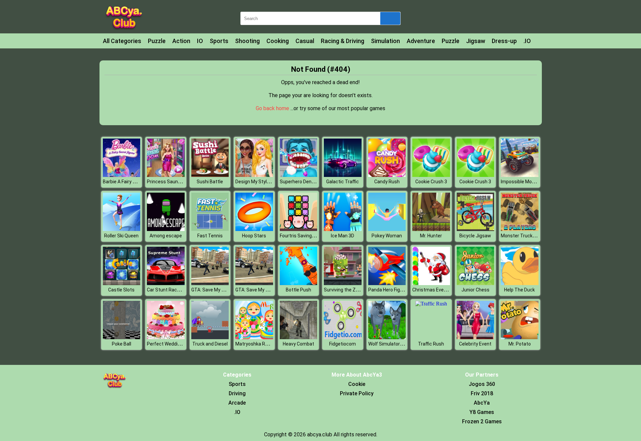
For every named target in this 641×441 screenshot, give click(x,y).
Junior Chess (475, 289)
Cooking (277, 40)
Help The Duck (519, 289)
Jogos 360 (482, 384)
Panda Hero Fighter (388, 289)
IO (200, 40)
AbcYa (482, 403)
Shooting (247, 40)
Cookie (356, 384)
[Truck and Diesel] (210, 337)
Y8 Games (481, 412)
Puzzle (157, 40)
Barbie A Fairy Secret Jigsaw (133, 181)
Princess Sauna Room (170, 181)
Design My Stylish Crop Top (264, 181)
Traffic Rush (431, 344)
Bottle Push (298, 289)
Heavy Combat (298, 344)
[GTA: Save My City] (210, 283)
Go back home (273, 108)
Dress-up (504, 40)
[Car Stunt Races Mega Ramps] (166, 283)
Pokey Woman (387, 235)
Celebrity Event (475, 344)
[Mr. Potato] (520, 337)
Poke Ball (121, 344)
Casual (304, 40)
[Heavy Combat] (298, 337)
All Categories (122, 40)
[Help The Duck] (520, 283)
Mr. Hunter (431, 235)
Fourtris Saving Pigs (301, 235)
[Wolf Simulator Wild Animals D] (387, 337)
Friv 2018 (482, 393)
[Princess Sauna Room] (166, 175)
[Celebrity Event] (475, 337)
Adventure (421, 40)
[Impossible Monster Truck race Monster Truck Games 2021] (520, 175)
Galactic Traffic (342, 181)
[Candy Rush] (387, 175)
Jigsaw (475, 40)
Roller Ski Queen (121, 235)
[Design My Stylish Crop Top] (254, 175)
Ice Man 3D (342, 235)
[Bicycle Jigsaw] (475, 229)
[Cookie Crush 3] (431, 175)
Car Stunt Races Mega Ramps (179, 289)
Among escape (166, 235)
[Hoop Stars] (254, 229)
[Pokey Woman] (387, 229)
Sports (219, 40)
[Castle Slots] (122, 283)
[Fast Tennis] (210, 229)
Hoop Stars (254, 235)
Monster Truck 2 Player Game (532, 235)
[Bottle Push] (298, 283)
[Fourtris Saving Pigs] (298, 229)
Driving (237, 393)
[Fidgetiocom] (343, 337)
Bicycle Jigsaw (475, 235)
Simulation (385, 40)
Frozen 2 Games (482, 421)
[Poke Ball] (122, 337)
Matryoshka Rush (254, 344)
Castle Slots (121, 289)
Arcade (237, 403)
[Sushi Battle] (210, 175)
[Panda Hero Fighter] (387, 283)
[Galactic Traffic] (343, 175)
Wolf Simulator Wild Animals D (400, 344)
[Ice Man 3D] (343, 229)
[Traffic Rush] (431, 303)
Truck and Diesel (210, 344)
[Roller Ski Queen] (122, 229)
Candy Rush (387, 181)
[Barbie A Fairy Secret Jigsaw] (122, 175)
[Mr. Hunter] (431, 229)
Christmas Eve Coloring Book (443, 289)
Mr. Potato (519, 344)
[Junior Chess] (475, 283)
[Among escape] (166, 229)
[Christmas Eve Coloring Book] (431, 283)
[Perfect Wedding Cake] (166, 337)
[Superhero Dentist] (298, 175)
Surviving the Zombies (348, 289)
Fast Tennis (210, 235)
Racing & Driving (342, 40)
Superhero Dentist (299, 181)
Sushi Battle (210, 181)
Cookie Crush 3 (431, 181)
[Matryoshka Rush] (254, 337)
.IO (527, 40)
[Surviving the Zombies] (343, 283)
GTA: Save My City (210, 289)
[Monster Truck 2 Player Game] (520, 229)
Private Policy (357, 393)
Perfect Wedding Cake (171, 344)
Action (181, 40)
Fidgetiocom (342, 344)
